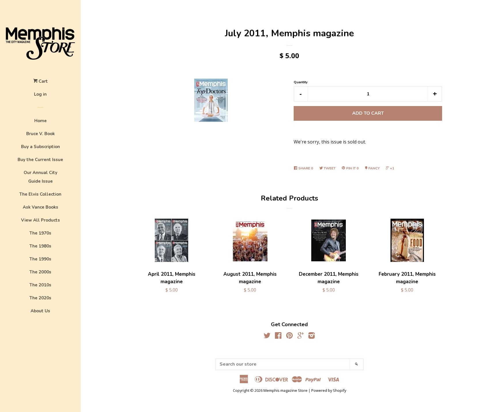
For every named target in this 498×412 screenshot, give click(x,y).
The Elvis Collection (40, 194)
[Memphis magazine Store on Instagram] (311, 336)
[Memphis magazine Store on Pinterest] (289, 336)
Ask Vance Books (40, 207)
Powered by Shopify (328, 390)
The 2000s (40, 272)
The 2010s (40, 285)
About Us (40, 311)
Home (40, 121)
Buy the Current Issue (40, 159)
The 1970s (40, 233)
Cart (42, 81)
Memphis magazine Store (285, 390)
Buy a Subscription (40, 147)
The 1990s (40, 259)
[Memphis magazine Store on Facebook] (278, 336)
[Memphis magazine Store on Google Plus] (300, 336)
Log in (40, 94)
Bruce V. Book (40, 134)
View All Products (40, 220)
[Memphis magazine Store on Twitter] (267, 336)
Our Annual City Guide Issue (40, 177)
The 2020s (40, 298)
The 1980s (40, 246)
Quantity (301, 82)
